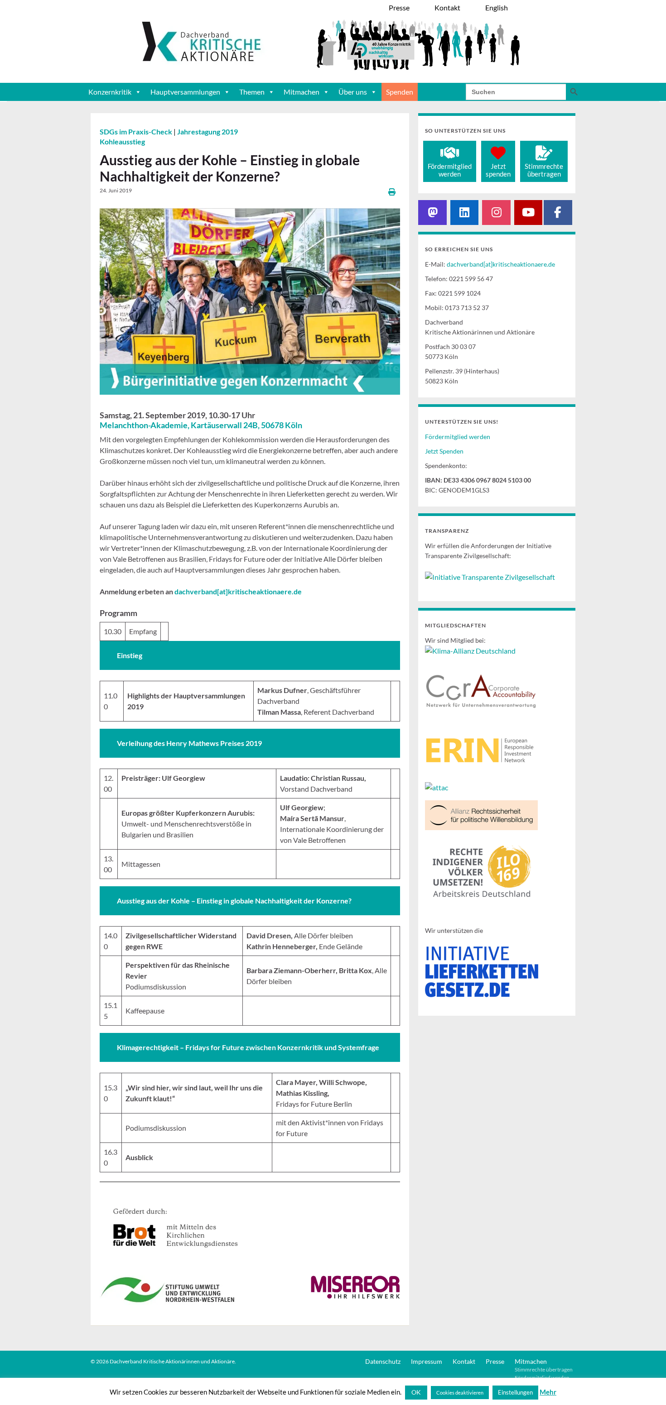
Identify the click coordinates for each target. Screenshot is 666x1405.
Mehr (548, 1392)
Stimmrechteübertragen (544, 170)
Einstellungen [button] (515, 1392)
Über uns (352, 91)
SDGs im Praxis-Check (137, 131)
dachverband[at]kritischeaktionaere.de (501, 264)
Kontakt (464, 1361)
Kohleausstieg (122, 141)
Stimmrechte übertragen (544, 1369)
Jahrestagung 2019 (207, 131)
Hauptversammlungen (185, 91)
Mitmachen (301, 91)
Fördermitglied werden (457, 436)
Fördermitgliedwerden (450, 170)
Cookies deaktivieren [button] (459, 1392)
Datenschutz (383, 1361)
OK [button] (416, 1392)
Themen (252, 91)
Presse (495, 1361)
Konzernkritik (109, 91)
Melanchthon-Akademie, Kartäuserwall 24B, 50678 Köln (201, 425)
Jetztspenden (498, 170)
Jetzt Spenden (444, 451)
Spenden (399, 91)
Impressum (426, 1361)
